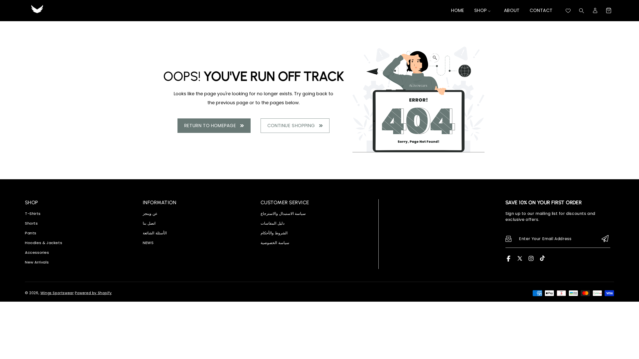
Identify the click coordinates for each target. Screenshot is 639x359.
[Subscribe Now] (605, 239)
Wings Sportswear (57, 292)
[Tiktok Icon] (542, 260)
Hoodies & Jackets (43, 242)
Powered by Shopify (93, 292)
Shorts (31, 223)
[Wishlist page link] (568, 10)
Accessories (37, 252)
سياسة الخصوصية (275, 242)
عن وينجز (150, 213)
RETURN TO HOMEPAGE (211, 125)
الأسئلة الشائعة (155, 233)
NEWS (148, 242)
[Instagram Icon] (531, 260)
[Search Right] (581, 10)
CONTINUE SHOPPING (292, 125)
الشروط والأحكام (274, 233)
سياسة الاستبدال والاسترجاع (283, 213)
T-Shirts (33, 213)
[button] (608, 10)
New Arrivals (37, 262)
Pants (30, 233)
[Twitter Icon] (520, 260)
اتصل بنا (149, 223)
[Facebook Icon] (508, 260)
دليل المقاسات (273, 223)
